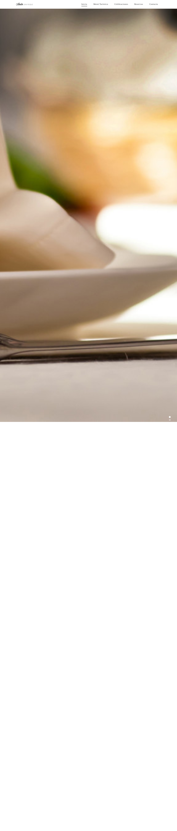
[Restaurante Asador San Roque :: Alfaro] (33, 4)
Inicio (84, 4)
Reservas (138, 4)
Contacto (153, 4)
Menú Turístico (100, 4)
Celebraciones (121, 4)
